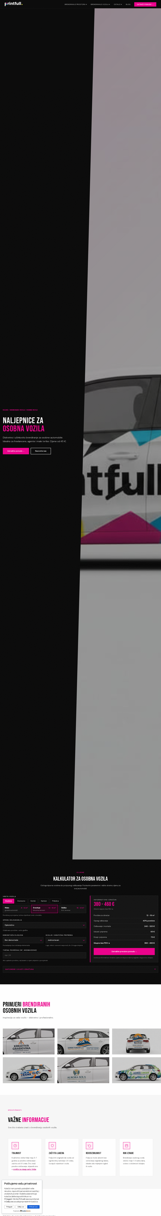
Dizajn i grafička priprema (59, 935)
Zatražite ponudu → (16, 451)
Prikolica (55, 901)
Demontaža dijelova (13, 935)
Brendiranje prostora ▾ (76, 4)
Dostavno (21, 901)
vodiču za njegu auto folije (24, 1169)
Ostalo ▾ (118, 4)
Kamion (44, 901)
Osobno (8, 901)
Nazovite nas (40, 451)
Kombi (33, 901)
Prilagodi (9, 1207)
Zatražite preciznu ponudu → (124, 951)
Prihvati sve (33, 1207)
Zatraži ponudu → (145, 4)
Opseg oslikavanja (12, 920)
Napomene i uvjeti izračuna (19, 969)
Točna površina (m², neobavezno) (20, 950)
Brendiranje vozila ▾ (100, 4)
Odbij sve (21, 1207)
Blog (128, 4)
